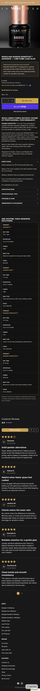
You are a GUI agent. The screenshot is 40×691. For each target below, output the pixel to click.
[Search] (7, 8)
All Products (6, 634)
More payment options (20, 111)
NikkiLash (22, 687)
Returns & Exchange (8, 669)
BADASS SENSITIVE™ (10, 313)
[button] (6, 90)
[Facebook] (18, 683)
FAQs (3, 672)
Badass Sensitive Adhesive (10, 614)
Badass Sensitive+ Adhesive (11, 617)
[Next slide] (37, 3)
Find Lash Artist (7, 653)
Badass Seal (6, 621)
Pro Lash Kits (6, 630)
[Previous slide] (2, 3)
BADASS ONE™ (8, 270)
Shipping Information (8, 666)
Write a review (15, 430)
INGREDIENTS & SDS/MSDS (12, 203)
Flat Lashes (5, 627)
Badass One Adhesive (9, 611)
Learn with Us (6, 650)
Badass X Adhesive (8, 608)
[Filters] (31, 430)
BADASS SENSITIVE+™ (11, 356)
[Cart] (37, 8)
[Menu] (2, 8)
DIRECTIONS (6, 162)
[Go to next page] (25, 593)
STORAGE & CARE (8, 199)
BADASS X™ (7, 227)
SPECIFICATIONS (8, 189)
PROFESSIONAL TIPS (10, 194)
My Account (6, 679)
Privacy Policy (6, 675)
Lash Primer (6, 624)
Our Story (5, 643)
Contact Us (5, 662)
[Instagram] (22, 683)
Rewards (4, 646)
